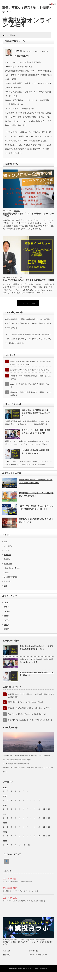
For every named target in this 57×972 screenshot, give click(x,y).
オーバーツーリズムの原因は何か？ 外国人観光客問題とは (24, 901)
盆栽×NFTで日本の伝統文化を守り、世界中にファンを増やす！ (31, 720)
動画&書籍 (8, 564)
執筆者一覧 (33, 951)
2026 (6, 603)
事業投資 (17, 211)
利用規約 (6, 955)
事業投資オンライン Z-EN (26, 968)
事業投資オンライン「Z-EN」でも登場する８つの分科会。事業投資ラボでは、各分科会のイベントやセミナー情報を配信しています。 (28, 942)
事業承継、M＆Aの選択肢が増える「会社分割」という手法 (36, 520)
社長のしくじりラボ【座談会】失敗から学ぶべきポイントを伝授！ (36, 431)
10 (39, 809)
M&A (5, 541)
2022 (6, 620)
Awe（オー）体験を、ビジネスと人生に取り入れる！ (27, 714)
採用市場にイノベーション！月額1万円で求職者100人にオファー (36, 494)
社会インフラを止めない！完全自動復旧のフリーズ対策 (28, 280)
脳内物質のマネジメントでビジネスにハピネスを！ (30, 370)
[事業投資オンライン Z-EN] (27, 22)
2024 (6, 611)
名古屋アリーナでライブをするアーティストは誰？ (21, 891)
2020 (6, 629)
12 (49, 809)
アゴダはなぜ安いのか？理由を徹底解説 (17, 881)
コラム (6, 550)
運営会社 (6, 951)
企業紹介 (7, 559)
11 (39, 800)
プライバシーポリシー (38, 955)
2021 (6, 625)
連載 (5, 586)
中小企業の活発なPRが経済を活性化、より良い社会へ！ (35, 451)
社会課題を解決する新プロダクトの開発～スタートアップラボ (28, 214)
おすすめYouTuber (12, 568)
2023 (6, 616)
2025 (6, 607)
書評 (6, 572)
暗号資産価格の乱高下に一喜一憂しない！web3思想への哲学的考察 (35, 481)
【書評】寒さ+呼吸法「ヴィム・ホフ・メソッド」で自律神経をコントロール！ (36, 507)
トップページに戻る (28, 303)
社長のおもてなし (11, 577)
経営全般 (7, 581)
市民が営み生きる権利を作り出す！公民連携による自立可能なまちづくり (36, 413)
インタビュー (17, 277)
